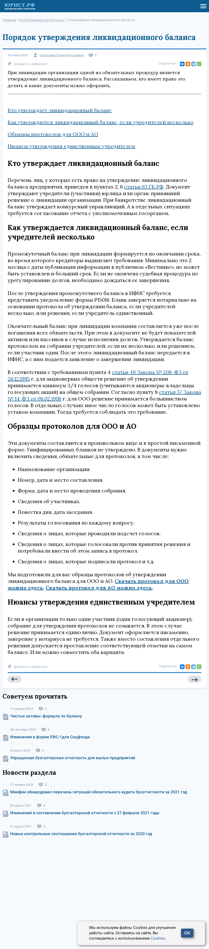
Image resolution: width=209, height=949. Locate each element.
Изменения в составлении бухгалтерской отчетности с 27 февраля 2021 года (84, 812)
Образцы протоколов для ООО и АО (53, 134)
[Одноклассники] (188, 64)
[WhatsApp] (199, 64)
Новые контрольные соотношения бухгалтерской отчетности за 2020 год (81, 833)
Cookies (158, 938)
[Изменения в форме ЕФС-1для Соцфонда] (14, 679)
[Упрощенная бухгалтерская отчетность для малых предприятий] (194, 679)
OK (187, 933)
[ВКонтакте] (182, 64)
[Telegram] (193, 64)
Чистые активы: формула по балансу (46, 716)
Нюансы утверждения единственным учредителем (71, 146)
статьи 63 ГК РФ (143, 186)
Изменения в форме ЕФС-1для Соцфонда (50, 736)
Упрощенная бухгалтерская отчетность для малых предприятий (72, 757)
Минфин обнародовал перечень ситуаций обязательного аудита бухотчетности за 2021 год (98, 792)
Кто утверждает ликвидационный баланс (60, 110)
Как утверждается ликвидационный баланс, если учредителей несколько (100, 122)
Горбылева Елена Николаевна (62, 55)
